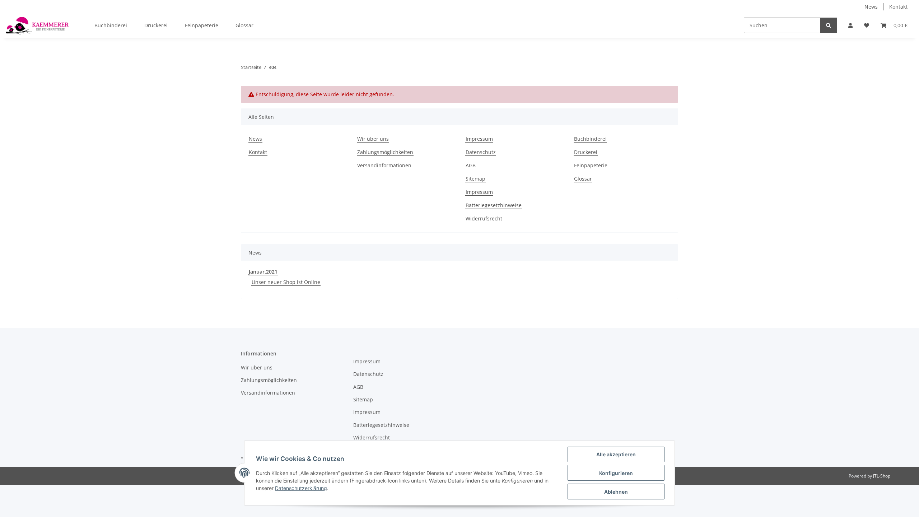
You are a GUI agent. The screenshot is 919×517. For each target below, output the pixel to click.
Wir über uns (373, 138)
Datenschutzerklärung (301, 488)
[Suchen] (828, 25)
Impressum (479, 138)
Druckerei (156, 25)
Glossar (244, 25)
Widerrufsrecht (484, 218)
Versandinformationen (384, 165)
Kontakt (898, 6)
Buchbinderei (110, 25)
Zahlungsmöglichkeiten (385, 152)
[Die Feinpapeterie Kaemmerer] (37, 25)
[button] (850, 25)
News (871, 6)
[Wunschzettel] (866, 25)
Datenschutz (481, 152)
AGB (471, 165)
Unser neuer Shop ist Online (286, 282)
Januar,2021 (263, 271)
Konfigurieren (616, 473)
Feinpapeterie (201, 25)
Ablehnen (616, 492)
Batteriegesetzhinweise (494, 205)
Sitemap (475, 178)
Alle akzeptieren (616, 454)
